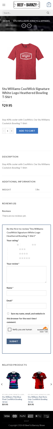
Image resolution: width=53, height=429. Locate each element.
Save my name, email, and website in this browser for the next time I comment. (26, 317)
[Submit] (48, 13)
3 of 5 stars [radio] (13, 249)
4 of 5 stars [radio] (13, 253)
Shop (26, 421)
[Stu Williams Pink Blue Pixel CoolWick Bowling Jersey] (13, 380)
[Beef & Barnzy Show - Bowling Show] (26, 5)
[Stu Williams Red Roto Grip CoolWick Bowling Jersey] (39, 380)
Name (10, 288)
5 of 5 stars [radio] (13, 258)
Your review (13, 264)
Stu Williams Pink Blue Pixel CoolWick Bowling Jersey (12, 399)
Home (6, 20)
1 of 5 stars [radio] (11, 245)
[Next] (51, 390)
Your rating (13, 240)
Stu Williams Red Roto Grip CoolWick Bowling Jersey (37, 399)
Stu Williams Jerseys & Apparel (31, 20)
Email (10, 300)
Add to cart (27, 130)
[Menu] (4, 4)
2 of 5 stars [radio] (26, 245)
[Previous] (2, 390)
